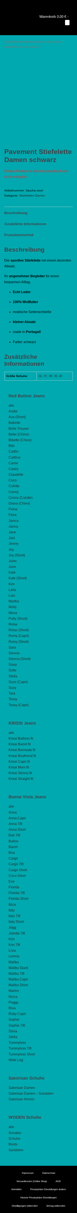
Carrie (13, 463)
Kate (12, 572)
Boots (13, 1144)
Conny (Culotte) (21, 497)
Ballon (13, 841)
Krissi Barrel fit (20, 744)
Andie (13, 411)
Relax (13, 624)
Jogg (12, 927)
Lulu (12, 595)
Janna (13, 526)
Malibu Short (18, 985)
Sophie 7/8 (17, 1025)
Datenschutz (48, 1173)
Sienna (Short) (20, 659)
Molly (13, 607)
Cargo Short (18, 870)
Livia (12, 950)
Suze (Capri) (18, 682)
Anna (13, 812)
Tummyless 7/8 (20, 1048)
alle (11, 405)
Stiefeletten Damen (33, 41)
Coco (13, 480)
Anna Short (17, 829)
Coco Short (17, 876)
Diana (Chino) (19, 503)
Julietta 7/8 (17, 933)
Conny (14, 492)
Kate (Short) (18, 578)
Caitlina (14, 457)
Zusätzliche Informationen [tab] (25, 224)
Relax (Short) (19, 630)
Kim (12, 584)
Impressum (28, 1173)
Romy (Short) (19, 641)
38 (50, 376)
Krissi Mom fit (19, 767)
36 (40, 376)
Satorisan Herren (21, 1099)
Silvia (13, 1031)
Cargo (13, 858)
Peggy (13, 1002)
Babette (14, 422)
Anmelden (16, 1189)
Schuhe (14, 1138)
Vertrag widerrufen (55, 1205)
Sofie (12, 670)
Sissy (13, 664)
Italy (12, 910)
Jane (12, 532)
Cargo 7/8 (16, 864)
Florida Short (18, 898)
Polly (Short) (18, 618)
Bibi (12, 446)
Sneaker (15, 1133)
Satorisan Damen (22, 1088)
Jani (12, 538)
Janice (14, 521)
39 (55, 376)
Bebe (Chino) (19, 434)
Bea (12, 852)
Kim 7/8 (14, 945)
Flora (12, 515)
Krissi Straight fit (21, 778)
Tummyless (17, 1042)
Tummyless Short (22, 1054)
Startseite (10, 41)
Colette (14, 486)
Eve (12, 881)
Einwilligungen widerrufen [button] (25, 1205)
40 (60, 376)
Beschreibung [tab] (15, 213)
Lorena (14, 956)
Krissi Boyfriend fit (22, 756)
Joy (11, 549)
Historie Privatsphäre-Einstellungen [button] (38, 1197)
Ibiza (12, 904)
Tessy (13, 699)
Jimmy (13, 543)
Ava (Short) (17, 417)
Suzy (12, 687)
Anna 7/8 (15, 824)
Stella (13, 676)
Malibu (14, 962)
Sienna (14, 653)
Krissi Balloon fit (21, 738)
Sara (12, 647)
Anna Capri (17, 818)
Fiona (13, 509)
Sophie (14, 1019)
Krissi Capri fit (19, 761)
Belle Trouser (19, 428)
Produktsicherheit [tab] (18, 235)
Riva (12, 1008)
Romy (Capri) (19, 636)
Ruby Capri (17, 1014)
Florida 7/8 (17, 893)
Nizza (13, 996)
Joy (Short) (17, 555)
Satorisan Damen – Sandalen (31, 1093)
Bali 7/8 (14, 835)
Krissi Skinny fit (20, 773)
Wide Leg (16, 1060)
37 (45, 376)
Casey (13, 469)
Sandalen (16, 1150)
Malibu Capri (18, 979)
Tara (12, 693)
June (12, 566)
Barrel (13, 847)
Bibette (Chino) (20, 440)
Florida (14, 887)
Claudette (16, 474)
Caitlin (13, 451)
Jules (13, 561)
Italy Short (16, 921)
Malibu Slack (18, 968)
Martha (14, 601)
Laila (12, 590)
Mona (13, 613)
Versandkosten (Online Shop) (31, 1181)
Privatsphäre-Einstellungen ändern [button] (48, 1189)
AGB (58, 1181)
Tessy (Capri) (19, 705)
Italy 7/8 (14, 916)
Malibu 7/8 (16, 973)
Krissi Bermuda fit (22, 750)
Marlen (14, 991)
